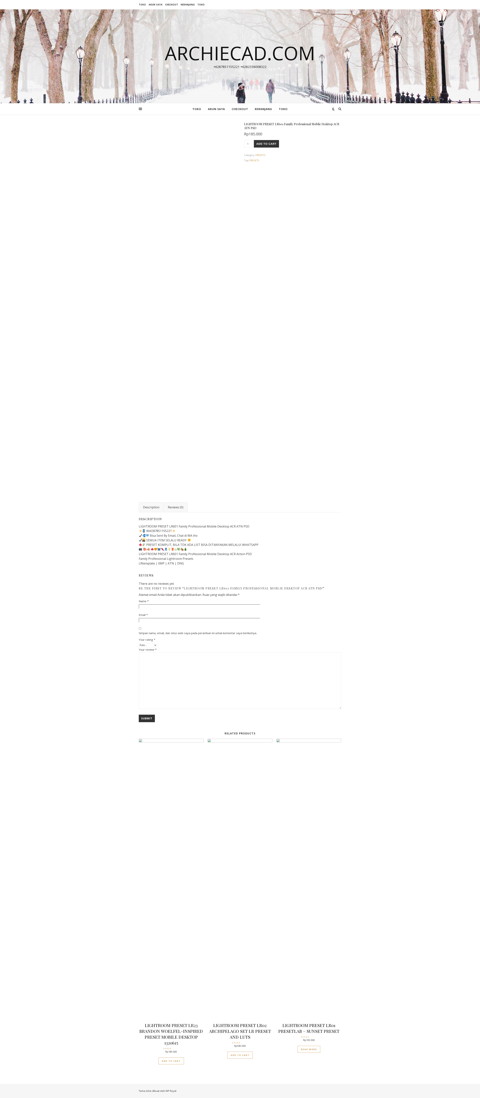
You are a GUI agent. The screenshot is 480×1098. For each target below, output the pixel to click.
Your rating (147, 639)
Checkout (171, 4)
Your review (148, 649)
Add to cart (266, 143)
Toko (142, 4)
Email (143, 615)
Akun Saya (156, 4)
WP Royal (171, 1091)
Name (144, 601)
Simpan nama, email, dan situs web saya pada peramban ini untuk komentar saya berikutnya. (198, 633)
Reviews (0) (175, 507)
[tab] (151, 507)
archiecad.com (240, 53)
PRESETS (261, 155)
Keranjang (188, 4)
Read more (309, 1049)
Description (151, 507)
